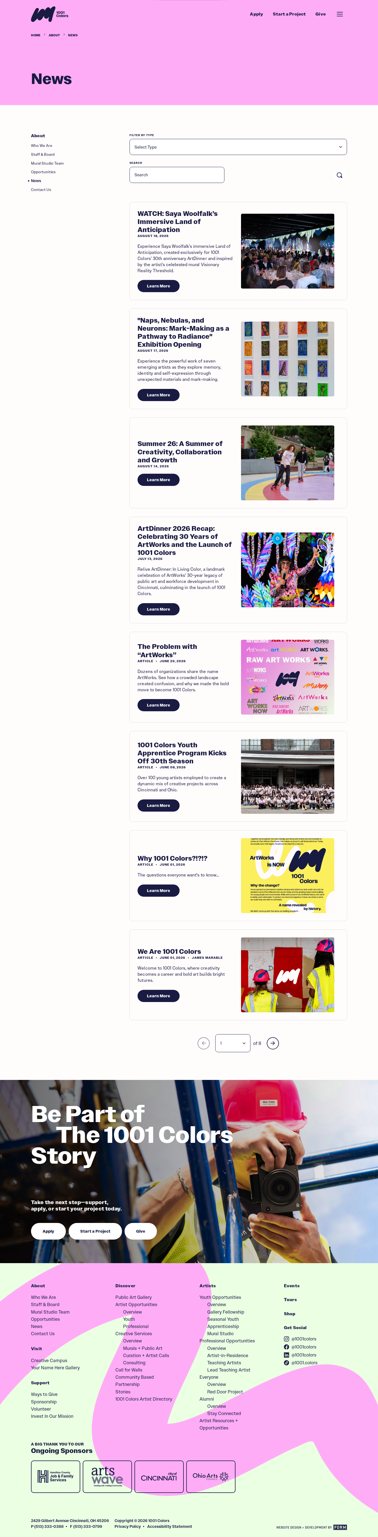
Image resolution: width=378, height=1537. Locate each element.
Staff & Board (42, 154)
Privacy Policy (128, 1526)
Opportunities (43, 172)
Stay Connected (224, 1413)
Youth (129, 1319)
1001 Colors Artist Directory (143, 1399)
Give (320, 14)
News (36, 180)
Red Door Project (225, 1392)
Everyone (209, 1377)
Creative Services (133, 1333)
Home (35, 35)
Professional (136, 1326)
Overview (132, 1312)
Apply (256, 14)
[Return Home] (49, 14)
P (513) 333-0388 (47, 1526)
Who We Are (41, 145)
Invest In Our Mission (52, 1416)
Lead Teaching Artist (228, 1370)
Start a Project (289, 14)
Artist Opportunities (136, 1304)
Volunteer (41, 1409)
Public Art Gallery (133, 1297)
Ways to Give (44, 1394)
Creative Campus (49, 1360)
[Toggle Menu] (340, 14)
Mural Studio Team (47, 163)
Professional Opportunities (227, 1341)
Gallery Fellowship (225, 1312)
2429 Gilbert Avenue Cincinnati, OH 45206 (70, 1520)
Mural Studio (220, 1333)
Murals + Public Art (142, 1348)
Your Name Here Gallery (55, 1367)
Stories (122, 1392)
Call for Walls (128, 1370)
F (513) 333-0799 (86, 1526)
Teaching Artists (224, 1362)
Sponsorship (44, 1402)
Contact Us (41, 189)
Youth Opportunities (220, 1297)
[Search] (339, 175)
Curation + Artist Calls (146, 1355)
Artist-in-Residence (227, 1355)
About (54, 35)
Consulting (134, 1362)
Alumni (207, 1399)
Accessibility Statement (169, 1526)
